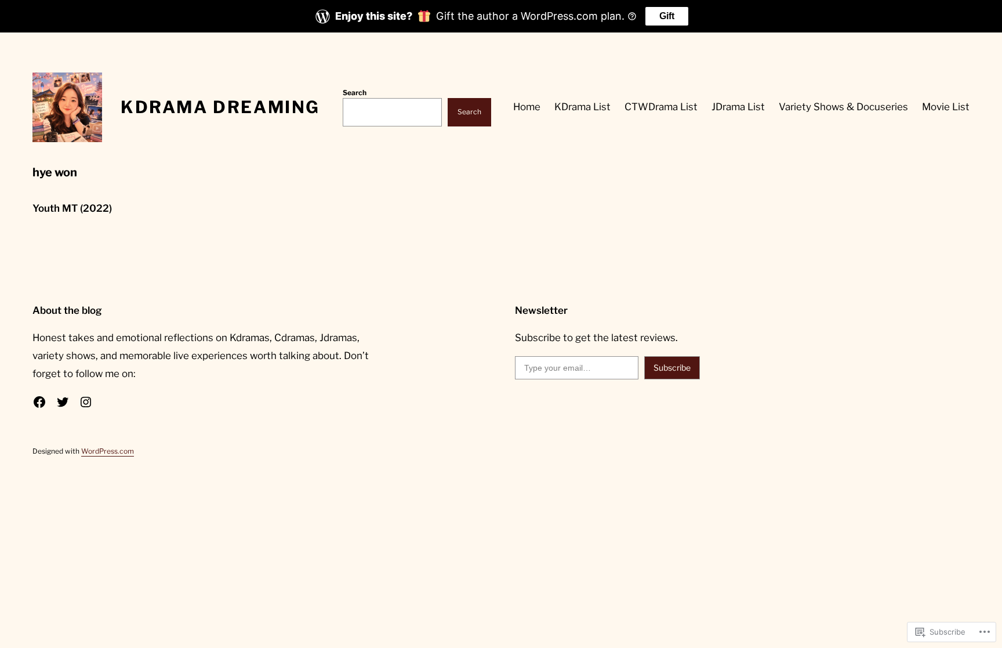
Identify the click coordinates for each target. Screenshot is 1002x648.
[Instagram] (86, 402)
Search (354, 92)
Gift (666, 16)
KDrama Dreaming (220, 107)
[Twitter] (63, 402)
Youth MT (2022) (72, 208)
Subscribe (672, 367)
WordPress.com (107, 451)
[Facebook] (39, 402)
